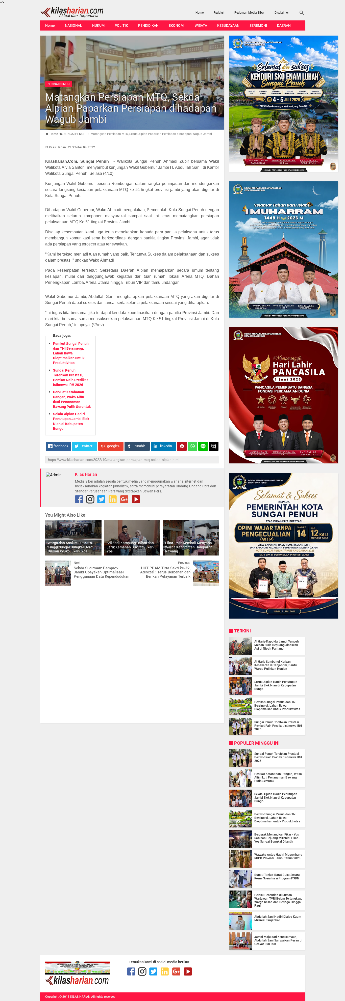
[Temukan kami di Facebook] (131, 971)
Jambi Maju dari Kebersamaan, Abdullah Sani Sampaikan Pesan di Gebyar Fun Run (278, 940)
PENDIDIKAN (148, 25)
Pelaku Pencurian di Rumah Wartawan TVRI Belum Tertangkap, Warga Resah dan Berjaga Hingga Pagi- (278, 900)
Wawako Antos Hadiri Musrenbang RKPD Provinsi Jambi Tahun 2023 (278, 856)
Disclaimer (282, 12)
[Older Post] (211, 564)
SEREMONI (258, 25)
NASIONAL (73, 25)
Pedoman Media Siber (249, 12)
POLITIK (121, 25)
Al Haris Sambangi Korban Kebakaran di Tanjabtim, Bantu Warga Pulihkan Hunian (275, 665)
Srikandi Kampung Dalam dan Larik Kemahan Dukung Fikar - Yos (131, 547)
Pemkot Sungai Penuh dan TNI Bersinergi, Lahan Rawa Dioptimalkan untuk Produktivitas (71, 353)
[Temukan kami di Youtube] (136, 499)
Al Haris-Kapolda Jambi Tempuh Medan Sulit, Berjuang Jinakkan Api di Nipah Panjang (276, 645)
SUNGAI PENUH (59, 84)
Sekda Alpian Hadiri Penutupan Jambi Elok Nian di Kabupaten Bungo (275, 685)
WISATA (201, 25)
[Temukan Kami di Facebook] (79, 499)
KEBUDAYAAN (228, 25)
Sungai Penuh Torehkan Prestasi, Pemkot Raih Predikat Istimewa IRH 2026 (278, 725)
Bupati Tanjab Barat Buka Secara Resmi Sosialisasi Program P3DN (277, 876)
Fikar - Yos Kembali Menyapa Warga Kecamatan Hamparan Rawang (188, 547)
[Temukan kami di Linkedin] (112, 499)
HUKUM (98, 25)
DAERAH (284, 25)
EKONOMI (177, 25)
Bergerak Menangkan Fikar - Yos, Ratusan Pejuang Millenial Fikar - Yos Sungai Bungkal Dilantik (277, 838)
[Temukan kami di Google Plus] (124, 499)
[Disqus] (132, 654)
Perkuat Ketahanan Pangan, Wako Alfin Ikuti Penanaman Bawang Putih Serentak (278, 777)
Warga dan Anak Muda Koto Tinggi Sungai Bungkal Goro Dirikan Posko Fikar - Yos (70, 547)
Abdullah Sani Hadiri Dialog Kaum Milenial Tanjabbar (277, 918)
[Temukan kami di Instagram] (90, 499)
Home (199, 12)
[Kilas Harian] (77, 984)
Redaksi (219, 12)
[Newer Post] (52, 564)
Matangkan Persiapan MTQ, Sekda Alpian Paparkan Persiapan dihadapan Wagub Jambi (130, 108)
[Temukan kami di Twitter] (101, 499)
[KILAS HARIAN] (79, 12)
